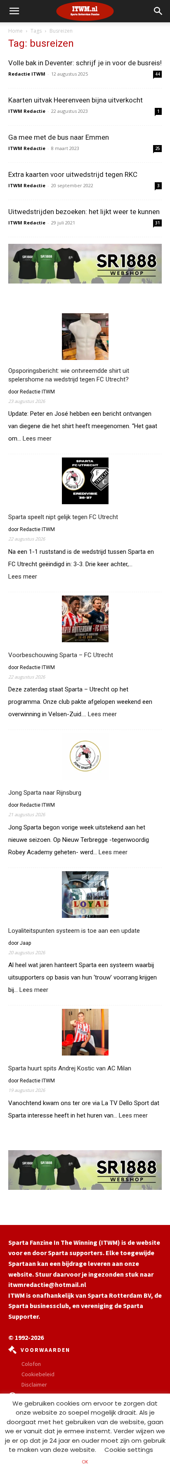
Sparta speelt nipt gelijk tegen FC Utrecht (63, 517)
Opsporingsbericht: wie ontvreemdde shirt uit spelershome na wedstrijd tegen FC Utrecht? (68, 375)
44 (157, 74)
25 (157, 148)
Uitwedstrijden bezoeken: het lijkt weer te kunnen (84, 211)
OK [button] (85, 1461)
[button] (158, 11)
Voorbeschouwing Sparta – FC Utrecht (60, 655)
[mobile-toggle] (14, 11)
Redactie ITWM (26, 74)
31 (157, 223)
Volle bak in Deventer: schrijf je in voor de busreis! (85, 63)
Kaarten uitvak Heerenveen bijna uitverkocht (75, 100)
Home (15, 30)
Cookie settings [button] (128, 1449)
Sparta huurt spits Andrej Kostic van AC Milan (69, 1068)
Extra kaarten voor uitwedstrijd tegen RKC (72, 174)
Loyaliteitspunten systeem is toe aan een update (74, 930)
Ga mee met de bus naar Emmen (58, 137)
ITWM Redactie (26, 111)
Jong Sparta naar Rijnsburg (44, 792)
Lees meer (37, 439)
